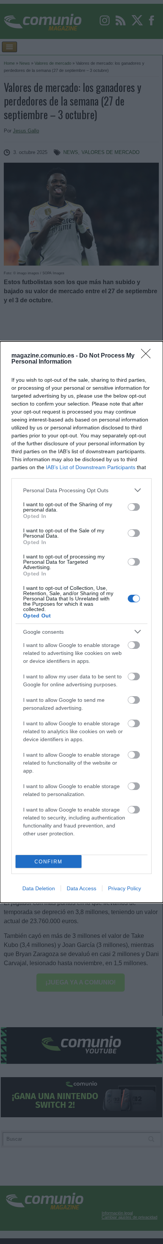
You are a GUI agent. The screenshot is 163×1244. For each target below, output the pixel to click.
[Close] (148, 356)
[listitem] (81, 490)
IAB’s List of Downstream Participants (90, 467)
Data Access (81, 888)
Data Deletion (38, 888)
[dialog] (81, 622)
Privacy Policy (124, 888)
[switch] (134, 507)
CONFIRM (48, 862)
